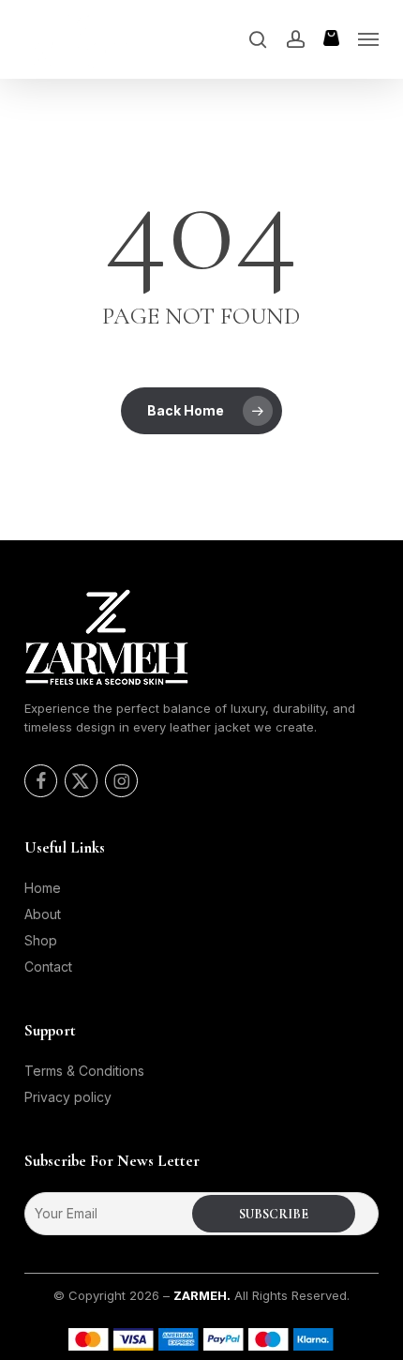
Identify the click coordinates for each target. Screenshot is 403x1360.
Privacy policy (68, 1097)
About (42, 914)
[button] (368, 39)
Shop (40, 940)
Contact (48, 967)
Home (42, 888)
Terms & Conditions (84, 1071)
